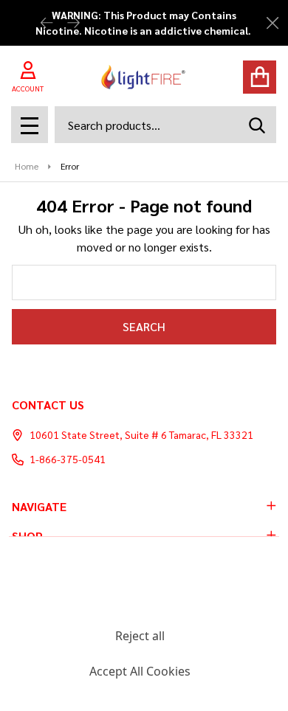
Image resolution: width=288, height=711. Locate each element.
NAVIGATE (39, 506)
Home (26, 166)
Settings (139, 600)
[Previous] (46, 23)
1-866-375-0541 (68, 458)
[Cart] (259, 77)
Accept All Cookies (140, 671)
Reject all (140, 636)
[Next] (73, 23)
